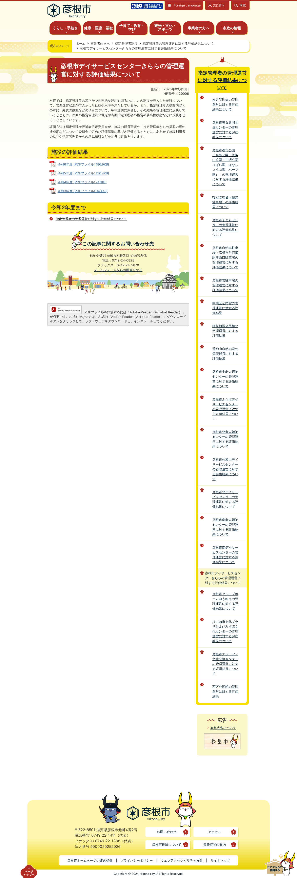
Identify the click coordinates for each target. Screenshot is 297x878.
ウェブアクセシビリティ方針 (182, 860)
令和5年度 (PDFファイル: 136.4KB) (83, 173)
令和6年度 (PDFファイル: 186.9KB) (83, 164)
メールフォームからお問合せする (118, 270)
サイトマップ (220, 860)
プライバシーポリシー (136, 860)
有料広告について (223, 728)
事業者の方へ (100, 43)
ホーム (80, 43)
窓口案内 (218, 5)
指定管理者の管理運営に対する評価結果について (178, 43)
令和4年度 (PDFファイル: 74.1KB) (82, 182)
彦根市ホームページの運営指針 (90, 860)
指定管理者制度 (126, 43)
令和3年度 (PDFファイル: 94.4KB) (83, 191)
